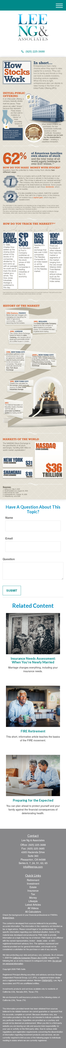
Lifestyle (33, 901)
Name (9, 518)
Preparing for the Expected (33, 800)
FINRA (45, 980)
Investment (33, 883)
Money (33, 897)
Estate (33, 887)
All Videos (33, 908)
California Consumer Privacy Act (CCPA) (30, 957)
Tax (33, 894)
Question (9, 559)
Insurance (33, 890)
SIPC (50, 980)
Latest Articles (33, 904)
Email (9, 538)
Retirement (33, 880)
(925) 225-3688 (35, 51)
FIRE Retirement (33, 731)
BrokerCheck (8, 917)
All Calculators (33, 911)
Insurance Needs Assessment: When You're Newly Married (33, 660)
